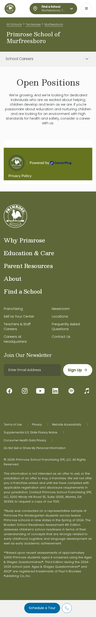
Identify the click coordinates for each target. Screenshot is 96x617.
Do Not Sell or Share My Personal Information (35, 448)
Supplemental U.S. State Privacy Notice (30, 432)
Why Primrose (24, 240)
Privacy (37, 424)
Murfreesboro (54, 24)
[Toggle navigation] (86, 8)
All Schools (14, 24)
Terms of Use (13, 424)
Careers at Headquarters (15, 339)
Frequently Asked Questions (66, 326)
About (12, 278)
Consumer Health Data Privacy (25, 440)
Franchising (13, 308)
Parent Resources (28, 265)
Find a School (23, 291)
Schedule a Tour (42, 608)
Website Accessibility (66, 424)
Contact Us (61, 336)
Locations (60, 316)
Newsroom (61, 308)
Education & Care (29, 253)
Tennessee (33, 24)
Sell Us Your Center (19, 316)
